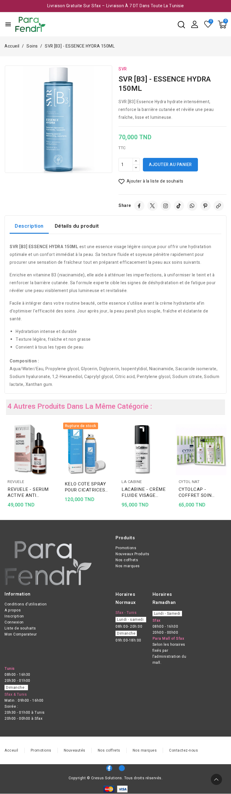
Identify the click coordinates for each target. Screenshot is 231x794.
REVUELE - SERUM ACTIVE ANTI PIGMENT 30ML (28, 492)
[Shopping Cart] (222, 24)
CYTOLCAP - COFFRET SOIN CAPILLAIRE (195, 492)
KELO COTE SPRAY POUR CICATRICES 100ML (85, 487)
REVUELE (16, 482)
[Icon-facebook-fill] (109, 768)
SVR (123, 69)
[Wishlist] (208, 24)
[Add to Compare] (53, 440)
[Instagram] (166, 206)
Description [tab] (29, 226)
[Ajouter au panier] (53, 464)
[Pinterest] (205, 206)
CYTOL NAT (189, 482)
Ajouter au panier (170, 165)
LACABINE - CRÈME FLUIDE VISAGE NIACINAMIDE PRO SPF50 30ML (143, 492)
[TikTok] (179, 206)
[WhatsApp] (192, 206)
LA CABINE (132, 482)
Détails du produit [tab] (77, 226)
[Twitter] (152, 206)
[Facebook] (139, 206)
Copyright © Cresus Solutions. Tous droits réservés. (116, 778)
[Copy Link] (219, 206)
